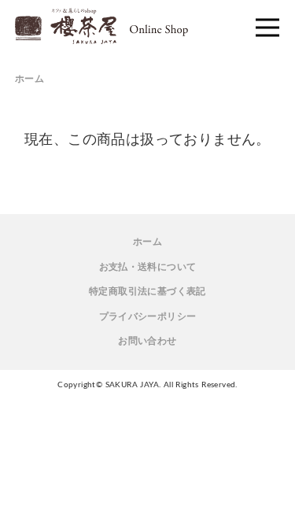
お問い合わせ (147, 341)
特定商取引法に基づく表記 (147, 291)
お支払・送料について (148, 267)
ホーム (29, 78)
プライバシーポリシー (148, 316)
